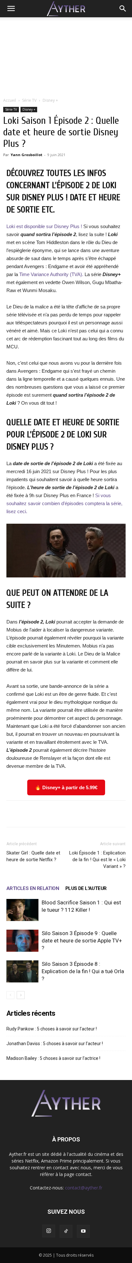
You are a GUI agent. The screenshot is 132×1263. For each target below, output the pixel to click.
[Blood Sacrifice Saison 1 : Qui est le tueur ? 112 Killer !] (22, 910)
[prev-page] (10, 995)
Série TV (29, 100)
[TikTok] (66, 1231)
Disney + (50, 100)
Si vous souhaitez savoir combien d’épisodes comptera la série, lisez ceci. (64, 503)
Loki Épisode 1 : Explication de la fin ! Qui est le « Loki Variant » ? (97, 859)
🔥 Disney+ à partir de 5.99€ (66, 787)
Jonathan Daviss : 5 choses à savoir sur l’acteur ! (54, 1043)
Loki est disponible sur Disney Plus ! (44, 226)
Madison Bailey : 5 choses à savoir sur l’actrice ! (53, 1058)
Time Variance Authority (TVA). (51, 274)
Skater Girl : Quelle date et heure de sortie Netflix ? (33, 856)
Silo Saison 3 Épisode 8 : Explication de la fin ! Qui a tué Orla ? (83, 971)
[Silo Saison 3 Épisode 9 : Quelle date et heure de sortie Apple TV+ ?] (22, 941)
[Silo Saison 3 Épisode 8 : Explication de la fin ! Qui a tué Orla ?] (22, 971)
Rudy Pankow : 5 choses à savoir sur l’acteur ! (51, 1028)
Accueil (9, 100)
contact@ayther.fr (83, 1188)
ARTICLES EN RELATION (32, 888)
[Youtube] (83, 1231)
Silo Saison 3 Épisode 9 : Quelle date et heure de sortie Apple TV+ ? (82, 940)
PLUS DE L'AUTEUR (85, 888)
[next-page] (21, 995)
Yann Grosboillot (26, 154)
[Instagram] (48, 1231)
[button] (11, 8)
